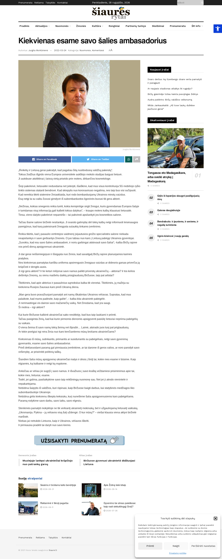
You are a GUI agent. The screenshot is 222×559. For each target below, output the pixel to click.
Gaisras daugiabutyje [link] (168, 210)
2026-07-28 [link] (111, 511)
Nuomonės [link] (61, 26)
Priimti (150, 546)
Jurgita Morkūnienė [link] (38, 50)
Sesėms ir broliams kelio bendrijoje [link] (58, 485)
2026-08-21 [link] (48, 489)
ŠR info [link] (196, 26)
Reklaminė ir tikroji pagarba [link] (54, 503)
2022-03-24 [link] (60, 50)
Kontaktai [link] (62, 2)
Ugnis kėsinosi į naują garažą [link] (173, 236)
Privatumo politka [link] (177, 553)
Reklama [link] (39, 2)
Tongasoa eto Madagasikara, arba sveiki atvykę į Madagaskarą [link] (167, 177)
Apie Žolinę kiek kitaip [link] (115, 485)
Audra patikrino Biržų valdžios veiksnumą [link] (170, 99)
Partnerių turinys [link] (136, 26)
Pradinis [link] (24, 26)
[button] (215, 518)
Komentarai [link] (98, 50)
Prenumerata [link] (25, 2)
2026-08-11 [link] (47, 507)
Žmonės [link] (81, 26)
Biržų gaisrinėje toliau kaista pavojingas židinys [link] (173, 94)
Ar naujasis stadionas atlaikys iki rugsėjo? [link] (170, 88)
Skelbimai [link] (158, 26)
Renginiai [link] (114, 26)
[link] (218, 28)
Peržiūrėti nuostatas (203, 546)
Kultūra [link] (96, 26)
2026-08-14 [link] (111, 489)
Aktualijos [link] (41, 26)
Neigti (176, 546)
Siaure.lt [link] (53, 550)
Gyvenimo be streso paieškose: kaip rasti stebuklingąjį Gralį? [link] (120, 504)
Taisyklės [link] (50, 2)
